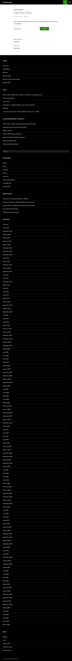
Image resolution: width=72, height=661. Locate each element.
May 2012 (6, 278)
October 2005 (7, 500)
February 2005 (7, 527)
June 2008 (6, 392)
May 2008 (6, 396)
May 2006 (6, 476)
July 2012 (5, 275)
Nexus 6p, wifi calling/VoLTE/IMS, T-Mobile (15, 199)
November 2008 (7, 376)
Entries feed (6, 643)
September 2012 (7, 271)
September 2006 (7, 463)
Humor (5, 163)
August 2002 (6, 608)
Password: (17, 29)
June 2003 (6, 574)
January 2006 (7, 490)
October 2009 (7, 342)
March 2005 (6, 523)
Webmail (5, 108)
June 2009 (6, 355)
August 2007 (6, 426)
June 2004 (6, 550)
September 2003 (7, 564)
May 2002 (6, 618)
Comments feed (7, 647)
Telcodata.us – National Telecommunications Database (18, 105)
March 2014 (6, 238)
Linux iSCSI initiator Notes (10, 209)
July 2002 (5, 611)
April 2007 (6, 439)
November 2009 (7, 339)
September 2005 (7, 503)
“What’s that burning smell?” (11, 212)
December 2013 (7, 248)
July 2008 (5, 389)
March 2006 (6, 483)
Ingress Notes (7, 82)
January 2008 (7, 409)
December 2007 (7, 412)
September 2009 (7, 345)
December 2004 (7, 534)
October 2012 (7, 268)
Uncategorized (18, 9)
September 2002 (7, 604)
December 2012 (7, 265)
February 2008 (7, 406)
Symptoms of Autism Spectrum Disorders (15, 127)
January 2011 (7, 302)
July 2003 (5, 571)
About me (6, 66)
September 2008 (7, 382)
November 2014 (7, 231)
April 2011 (6, 295)
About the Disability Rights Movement (14, 137)
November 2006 (7, 456)
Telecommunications (9, 180)
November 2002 (7, 597)
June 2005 (6, 513)
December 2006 (7, 453)
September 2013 (7, 254)
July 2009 (5, 352)
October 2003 (7, 560)
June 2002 (6, 614)
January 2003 (7, 591)
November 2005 (7, 497)
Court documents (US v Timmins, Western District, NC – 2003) (21, 111)
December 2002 (7, 594)
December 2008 (7, 372)
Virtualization (7, 186)
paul (26, 16)
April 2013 (6, 258)
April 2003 (6, 581)
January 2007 (7, 449)
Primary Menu (70, 2)
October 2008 (7, 379)
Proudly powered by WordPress (10, 658)
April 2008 (6, 399)
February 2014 (7, 241)
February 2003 (7, 587)
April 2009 (6, 362)
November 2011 (7, 281)
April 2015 (6, 228)
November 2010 (7, 305)
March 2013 (6, 261)
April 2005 (6, 520)
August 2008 (6, 386)
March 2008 (6, 402)
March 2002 (6, 624)
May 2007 (6, 436)
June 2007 (6, 433)
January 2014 (7, 244)
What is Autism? (7, 130)
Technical (5, 176)
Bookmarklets (7, 76)
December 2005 (7, 493)
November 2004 (7, 537)
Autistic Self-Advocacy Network (12, 134)
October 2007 (7, 419)
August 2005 (6, 507)
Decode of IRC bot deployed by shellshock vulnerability (19, 205)
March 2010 (6, 325)
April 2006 (6, 480)
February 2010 (7, 328)
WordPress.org (7, 650)
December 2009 (7, 335)
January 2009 (7, 369)
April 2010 (6, 322)
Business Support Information (11, 79)
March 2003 (6, 584)
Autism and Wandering (9, 140)
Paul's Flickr (6, 101)
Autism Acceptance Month (10, 144)
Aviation (5, 72)
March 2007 (6, 443)
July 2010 (5, 315)
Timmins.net (7, 2)
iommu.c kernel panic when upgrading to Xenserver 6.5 (19, 202)
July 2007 (5, 429)
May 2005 (6, 517)
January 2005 (7, 530)
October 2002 (7, 601)
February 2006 (7, 486)
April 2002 (6, 621)
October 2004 (7, 540)
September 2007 (7, 423)
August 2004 (6, 547)
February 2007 (7, 446)
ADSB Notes (6, 69)
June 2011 (6, 291)
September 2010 (7, 312)
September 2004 (7, 544)
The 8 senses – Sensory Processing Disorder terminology (19, 124)
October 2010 (7, 308)
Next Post (17, 47)
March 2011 (6, 298)
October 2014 (7, 234)
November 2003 (7, 557)
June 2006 (6, 473)
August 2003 (6, 567)
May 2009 (6, 359)
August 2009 (6, 349)
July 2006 (5, 470)
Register (5, 637)
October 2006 (7, 460)
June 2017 (6, 224)
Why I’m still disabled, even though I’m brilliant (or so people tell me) (22, 95)
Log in (4, 640)
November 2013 (7, 251)
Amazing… (18, 40)
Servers (5, 173)
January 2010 (7, 332)
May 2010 (6, 318)
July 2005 (5, 510)
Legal (4, 166)
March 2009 (6, 365)
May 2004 (6, 554)
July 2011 (5, 288)
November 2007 (7, 416)
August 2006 (6, 466)
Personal (5, 169)
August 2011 (6, 285)
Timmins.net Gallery (9, 98)
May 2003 (6, 577)
